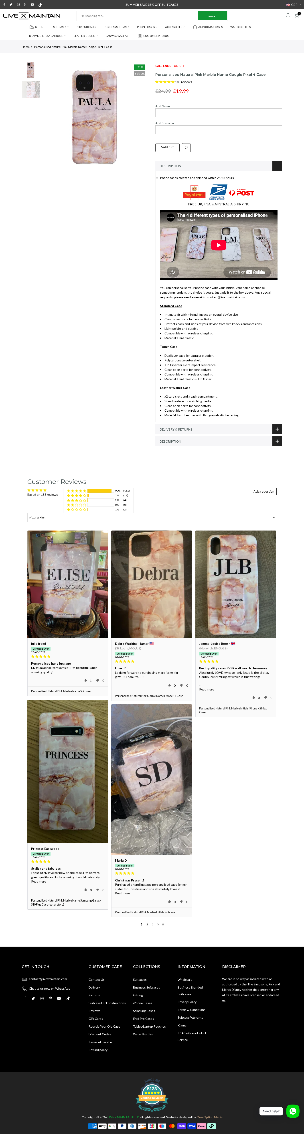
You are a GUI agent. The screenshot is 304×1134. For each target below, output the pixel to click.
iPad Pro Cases (143, 1018)
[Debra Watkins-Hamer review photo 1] (151, 584)
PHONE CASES (146, 27)
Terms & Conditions (191, 1010)
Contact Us (97, 979)
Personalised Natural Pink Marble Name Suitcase (61, 691)
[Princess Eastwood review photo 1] (67, 771)
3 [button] (153, 924)
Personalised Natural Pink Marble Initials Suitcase (145, 912)
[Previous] (50, 118)
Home (26, 47)
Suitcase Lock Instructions (107, 1003)
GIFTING (40, 27)
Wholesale (185, 979)
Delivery (94, 987)
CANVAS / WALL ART (117, 35)
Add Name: (163, 106)
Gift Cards (96, 1018)
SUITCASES (59, 27)
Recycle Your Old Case (104, 1026)
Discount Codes (100, 1034)
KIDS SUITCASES (86, 27)
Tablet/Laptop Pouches (149, 1026)
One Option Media (210, 1117)
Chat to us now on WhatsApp (49, 988)
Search (212, 16)
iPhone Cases (142, 1003)
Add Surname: (165, 123)
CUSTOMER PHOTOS (155, 35)
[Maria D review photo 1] (151, 779)
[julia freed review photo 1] (67, 584)
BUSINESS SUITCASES (116, 27)
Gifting (138, 995)
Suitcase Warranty (190, 1017)
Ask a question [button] (263, 491)
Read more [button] (206, 689)
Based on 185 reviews (42, 494)
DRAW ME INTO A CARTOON (46, 35)
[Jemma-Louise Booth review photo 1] (235, 584)
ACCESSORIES (173, 27)
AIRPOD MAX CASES (210, 27)
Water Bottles (143, 1034)
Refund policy (98, 1050)
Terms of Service (100, 1042)
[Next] (141, 118)
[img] (67, 656)
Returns (94, 995)
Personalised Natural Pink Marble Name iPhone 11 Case (149, 696)
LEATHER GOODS (84, 35)
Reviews (94, 1011)
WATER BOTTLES (240, 27)
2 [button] (147, 924)
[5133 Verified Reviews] (152, 1112)
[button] (165, 82)
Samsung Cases (144, 1011)
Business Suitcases (146, 987)
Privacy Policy (187, 1002)
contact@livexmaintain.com (48, 979)
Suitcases (140, 979)
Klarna (182, 1025)
